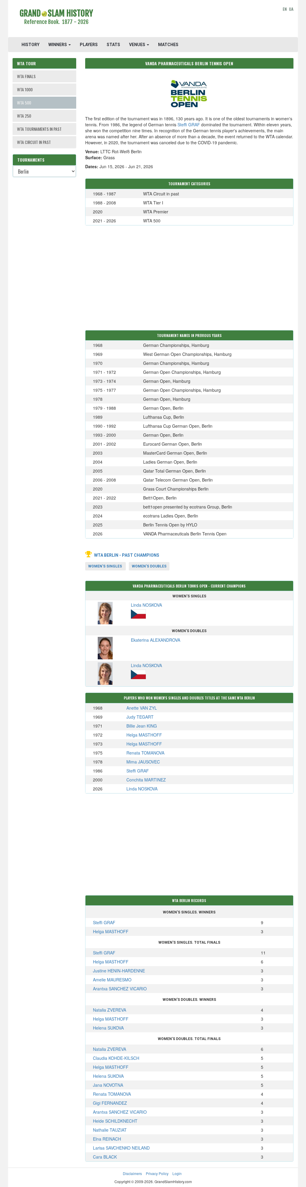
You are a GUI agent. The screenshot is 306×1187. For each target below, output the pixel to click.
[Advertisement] (189, 19)
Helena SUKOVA (108, 1028)
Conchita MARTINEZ (146, 780)
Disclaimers (132, 1173)
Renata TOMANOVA (145, 753)
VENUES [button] (137, 44)
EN (285, 9)
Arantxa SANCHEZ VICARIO (120, 989)
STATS (113, 44)
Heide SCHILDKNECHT (115, 1121)
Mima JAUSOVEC (143, 762)
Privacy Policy (157, 1173)
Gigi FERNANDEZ (110, 1103)
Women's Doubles (149, 566)
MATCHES (168, 44)
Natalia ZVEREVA (109, 1010)
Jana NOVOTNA (108, 1085)
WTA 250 (24, 116)
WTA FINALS (26, 76)
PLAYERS (89, 44)
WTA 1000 (25, 89)
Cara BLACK (105, 1157)
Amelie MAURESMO (112, 980)
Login (177, 1173)
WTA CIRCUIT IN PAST (34, 142)
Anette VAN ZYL (141, 708)
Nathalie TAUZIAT (110, 1130)
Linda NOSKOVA (141, 789)
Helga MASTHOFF (144, 735)
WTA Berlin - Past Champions (126, 555)
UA (291, 9)
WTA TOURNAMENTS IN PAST (39, 129)
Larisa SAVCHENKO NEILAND (121, 1148)
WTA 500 (24, 102)
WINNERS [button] (58, 44)
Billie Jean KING (141, 726)
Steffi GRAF (189, 124)
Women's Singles (105, 566)
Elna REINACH (107, 1139)
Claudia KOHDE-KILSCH (116, 1058)
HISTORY (30, 44)
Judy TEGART (140, 717)
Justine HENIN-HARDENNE (119, 971)
